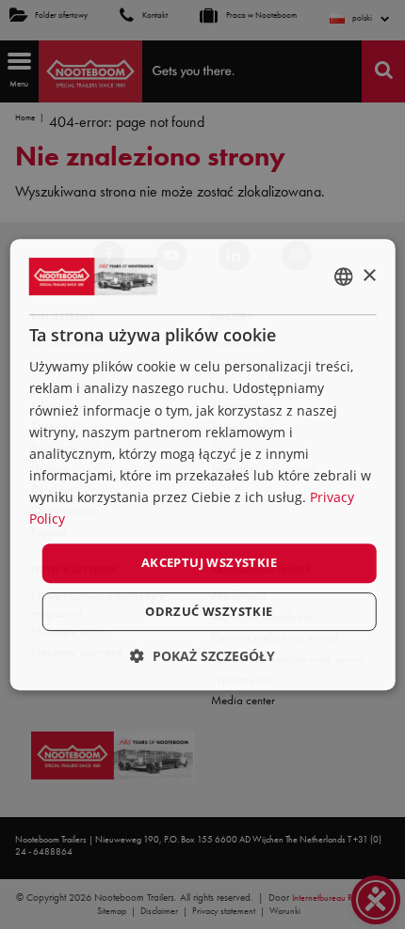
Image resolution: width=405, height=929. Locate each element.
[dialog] (203, 464)
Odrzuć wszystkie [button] (208, 611)
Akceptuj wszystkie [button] (209, 562)
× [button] (369, 276)
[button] (202, 656)
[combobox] (342, 276)
